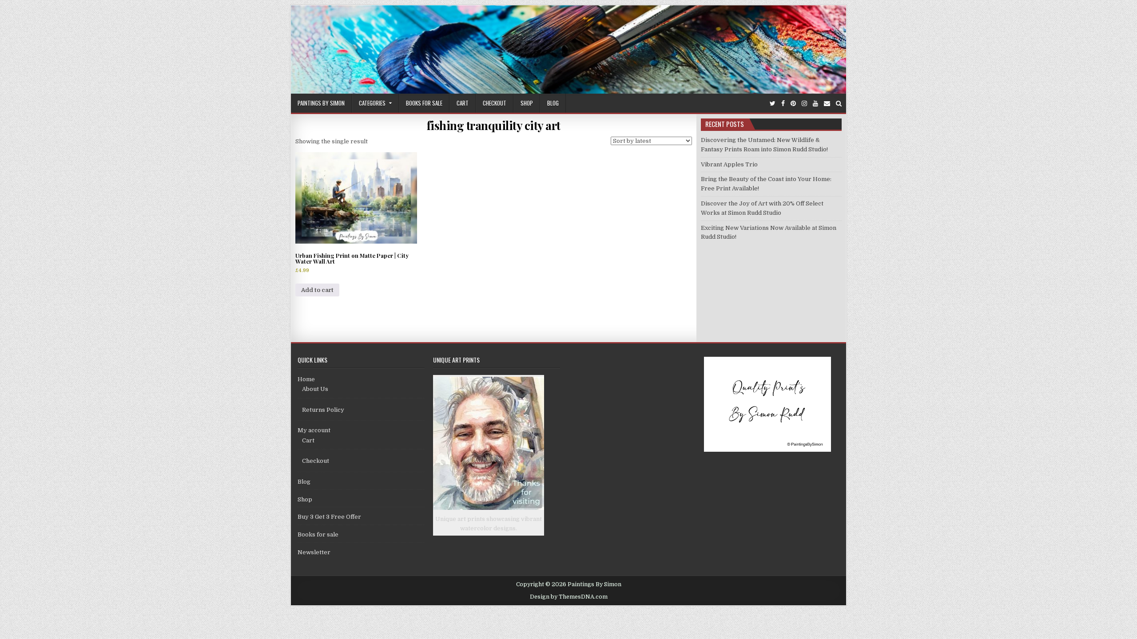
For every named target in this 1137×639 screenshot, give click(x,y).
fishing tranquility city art (494, 125)
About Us (315, 389)
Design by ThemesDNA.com (569, 597)
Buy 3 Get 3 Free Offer (329, 516)
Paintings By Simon (321, 103)
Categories (372, 103)
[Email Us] (827, 104)
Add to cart (317, 290)
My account (314, 430)
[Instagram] (804, 104)
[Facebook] (783, 104)
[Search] (839, 104)
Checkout (494, 103)
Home (306, 379)
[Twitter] (772, 104)
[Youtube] (815, 104)
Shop (527, 103)
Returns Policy (323, 409)
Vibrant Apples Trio (729, 164)
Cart (463, 103)
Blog (553, 103)
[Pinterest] (793, 104)
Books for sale (424, 103)
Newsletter (314, 552)
